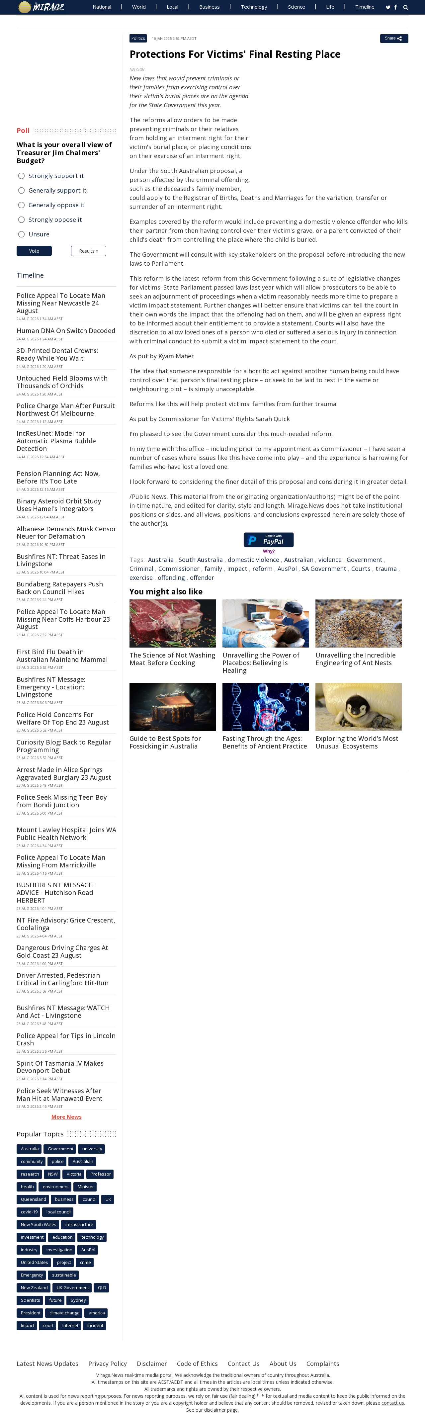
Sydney (78, 1300)
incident (95, 1325)
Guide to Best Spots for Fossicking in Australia (165, 742)
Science (296, 6)
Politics (138, 38)
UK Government (73, 1287)
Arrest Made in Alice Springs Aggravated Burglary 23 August (64, 773)
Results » (88, 251)
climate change (64, 1313)
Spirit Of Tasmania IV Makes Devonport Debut (60, 1067)
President (31, 1313)
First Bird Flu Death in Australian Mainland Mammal (62, 656)
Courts (361, 569)
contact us (393, 1403)
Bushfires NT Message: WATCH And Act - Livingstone (63, 1012)
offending (171, 577)
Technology (254, 6)
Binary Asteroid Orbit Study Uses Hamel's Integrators (59, 505)
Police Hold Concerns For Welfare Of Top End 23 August (63, 718)
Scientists (30, 1300)
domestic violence (253, 560)
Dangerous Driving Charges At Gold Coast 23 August (62, 951)
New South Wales (38, 1224)
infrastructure (79, 1224)
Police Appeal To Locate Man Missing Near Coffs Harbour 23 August (63, 619)
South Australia (201, 560)
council (90, 1199)
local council (58, 1212)
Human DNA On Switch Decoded (66, 330)
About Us (283, 1364)
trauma (386, 569)
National (102, 6)
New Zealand (34, 1287)
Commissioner (179, 569)
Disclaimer (152, 1364)
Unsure (39, 234)
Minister (86, 1187)
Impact (237, 569)
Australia (161, 560)
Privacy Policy (107, 1364)
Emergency (32, 1275)
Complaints (322, 1364)
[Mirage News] (44, 7)
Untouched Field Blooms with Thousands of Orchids (62, 382)
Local (172, 6)
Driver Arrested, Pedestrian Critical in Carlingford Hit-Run (63, 979)
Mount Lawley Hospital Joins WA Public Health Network (66, 834)
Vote (34, 251)
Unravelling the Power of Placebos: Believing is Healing (260, 663)
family (213, 569)
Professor (101, 1174)
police (58, 1161)
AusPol (287, 569)
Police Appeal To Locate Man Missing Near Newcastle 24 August (61, 303)
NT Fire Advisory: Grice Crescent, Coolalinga (66, 924)
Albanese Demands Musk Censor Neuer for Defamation (66, 533)
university (92, 1149)
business (64, 1199)
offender (202, 577)
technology (93, 1237)
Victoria (74, 1174)
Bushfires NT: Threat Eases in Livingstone (61, 560)
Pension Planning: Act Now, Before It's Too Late (58, 477)
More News (66, 1116)
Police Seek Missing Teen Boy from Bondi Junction (62, 801)
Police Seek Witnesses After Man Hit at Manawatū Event (60, 1095)
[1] (259, 1395)
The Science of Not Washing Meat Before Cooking (172, 659)
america (97, 1313)
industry (29, 1250)
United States (34, 1262)
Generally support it (58, 190)
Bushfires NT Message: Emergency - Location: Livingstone (51, 687)
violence (330, 560)
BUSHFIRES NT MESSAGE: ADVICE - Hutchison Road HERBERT (55, 893)
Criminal (141, 569)
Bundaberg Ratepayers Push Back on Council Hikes (60, 588)
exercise (141, 577)
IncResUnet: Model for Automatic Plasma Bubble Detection (56, 441)
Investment (32, 1237)
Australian (298, 560)
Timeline (365, 6)
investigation (59, 1250)
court (48, 1325)
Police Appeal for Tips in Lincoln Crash (66, 1039)
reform (262, 569)
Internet (70, 1325)
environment (56, 1187)
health (27, 1187)
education (62, 1237)
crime (85, 1262)
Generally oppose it (57, 205)
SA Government (324, 569)
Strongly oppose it (55, 219)
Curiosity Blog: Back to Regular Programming (64, 746)
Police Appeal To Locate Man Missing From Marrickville (61, 861)
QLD (102, 1287)
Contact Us (244, 1364)
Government (364, 560)
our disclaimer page (217, 1410)
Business (209, 6)
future (55, 1300)
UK (108, 1199)
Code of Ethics (197, 1364)
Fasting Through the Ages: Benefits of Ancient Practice (264, 742)
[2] (264, 1395)
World (139, 6)
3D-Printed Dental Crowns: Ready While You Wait (57, 354)
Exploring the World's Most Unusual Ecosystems (356, 742)
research (30, 1174)
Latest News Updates (47, 1364)
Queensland (33, 1199)
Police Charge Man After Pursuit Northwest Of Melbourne (66, 409)
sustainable (64, 1275)
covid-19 (29, 1212)
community (32, 1161)
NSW (53, 1174)
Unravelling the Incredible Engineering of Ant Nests (355, 659)
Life (330, 6)
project (64, 1262)
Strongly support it (56, 176)
